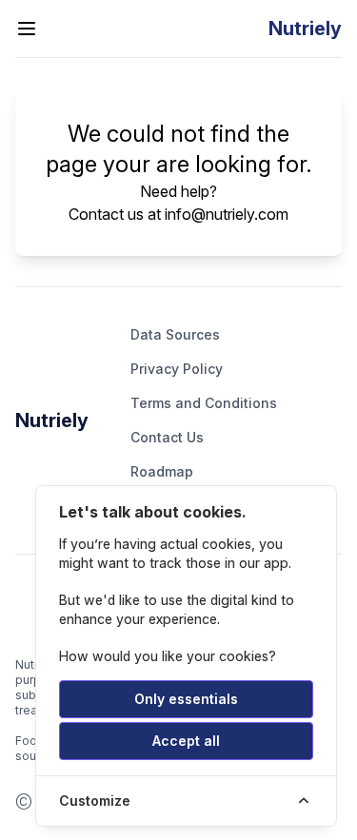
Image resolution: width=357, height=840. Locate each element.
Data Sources (175, 334)
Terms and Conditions (203, 403)
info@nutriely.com (226, 214)
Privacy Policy (176, 369)
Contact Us (167, 437)
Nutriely (52, 420)
